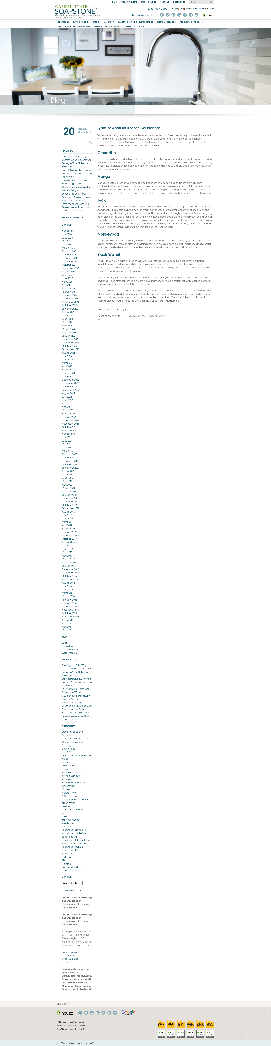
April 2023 (67, 366)
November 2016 (70, 572)
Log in (65, 642)
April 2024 (67, 325)
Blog (152, 14)
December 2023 (70, 339)
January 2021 (69, 457)
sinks (64, 813)
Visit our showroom (72, 890)
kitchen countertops (72, 772)
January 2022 (69, 417)
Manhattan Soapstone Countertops (74, 784)
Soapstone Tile (69, 850)
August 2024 (68, 312)
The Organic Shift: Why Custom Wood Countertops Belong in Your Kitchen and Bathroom (76, 161)
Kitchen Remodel (71, 775)
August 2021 (68, 433)
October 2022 (69, 386)
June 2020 (67, 477)
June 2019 (67, 518)
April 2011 (67, 626)
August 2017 (68, 542)
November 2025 (70, 261)
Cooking (66, 745)
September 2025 (70, 268)
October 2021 (69, 427)
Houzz (65, 769)
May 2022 (67, 403)
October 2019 (69, 505)
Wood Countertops (72, 870)
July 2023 (67, 356)
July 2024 (67, 315)
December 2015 (70, 606)
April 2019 (67, 525)
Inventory (108, 21)
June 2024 (67, 318)
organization (68, 802)
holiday (66, 758)
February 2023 (69, 373)
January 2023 (69, 376)
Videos (196, 21)
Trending (66, 863)
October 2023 (69, 345)
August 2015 (68, 620)
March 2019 (68, 528)
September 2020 (70, 467)
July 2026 (67, 234)
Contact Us (179, 1)
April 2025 (67, 285)
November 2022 (70, 383)
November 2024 (70, 302)
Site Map (62, 1003)
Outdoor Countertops (73, 809)
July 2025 (67, 274)
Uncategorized (122, 309)
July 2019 (67, 515)
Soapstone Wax (70, 853)
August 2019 (68, 511)
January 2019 (69, 532)
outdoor (66, 806)
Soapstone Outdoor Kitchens (77, 840)
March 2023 (68, 369)
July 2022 (67, 396)
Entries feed (68, 646)
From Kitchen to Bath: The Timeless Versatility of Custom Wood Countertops (77, 207)
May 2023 (67, 362)
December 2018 (70, 535)
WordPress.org (69, 652)
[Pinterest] (190, 14)
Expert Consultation (136, 26)
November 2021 (70, 423)
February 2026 (69, 251)
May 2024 (67, 322)
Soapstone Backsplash (74, 829)
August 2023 (68, 352)
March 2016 (68, 596)
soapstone (67, 826)
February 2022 (69, 413)
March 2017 (68, 559)
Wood (84, 21)
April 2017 (67, 555)
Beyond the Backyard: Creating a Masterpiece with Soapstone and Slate (77, 197)
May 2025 (67, 281)
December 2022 (70, 379)
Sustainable (68, 857)
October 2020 (69, 464)
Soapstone (63, 21)
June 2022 (67, 400)
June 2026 (67, 237)
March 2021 (68, 450)
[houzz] (208, 14)
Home (114, 1)
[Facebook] (161, 14)
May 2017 (67, 552)
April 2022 (67, 406)
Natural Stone (69, 792)
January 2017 (69, 565)
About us (164, 1)
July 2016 (67, 586)
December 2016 (70, 569)
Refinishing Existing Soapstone (74, 26)
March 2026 (68, 247)
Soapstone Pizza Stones (74, 843)
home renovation (71, 765)
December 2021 (70, 420)
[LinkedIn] (173, 14)
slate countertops (71, 819)
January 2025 (69, 295)
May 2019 (67, 521)
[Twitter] (167, 14)
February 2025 (69, 291)
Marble (95, 21)
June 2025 (67, 278)
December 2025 (70, 258)
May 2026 (67, 241)
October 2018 (69, 538)
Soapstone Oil (69, 836)
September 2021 (70, 430)
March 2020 (68, 488)
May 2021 (67, 444)
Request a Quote (128, 1)
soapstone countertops (74, 833)
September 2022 (70, 389)
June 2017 (67, 548)
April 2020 (67, 484)
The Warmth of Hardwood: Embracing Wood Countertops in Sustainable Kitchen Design (76, 185)
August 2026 (68, 230)
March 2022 (68, 410)
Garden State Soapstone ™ (76, 755)
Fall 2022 (66, 752)
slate (64, 816)
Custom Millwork (166, 21)
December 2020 (70, 461)
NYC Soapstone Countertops (77, 799)
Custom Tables (145, 21)
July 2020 (67, 474)
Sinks (132, 21)
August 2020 (68, 471)
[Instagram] (185, 14)
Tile (63, 860)
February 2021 (69, 454)
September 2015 (70, 616)
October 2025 (69, 264)
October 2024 (69, 305)
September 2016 (70, 579)
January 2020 (69, 494)
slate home (68, 823)
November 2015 (70, 609)
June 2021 (67, 440)
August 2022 (68, 393)
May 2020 (67, 481)
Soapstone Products (72, 846)
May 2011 (67, 623)
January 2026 (69, 254)
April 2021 (67, 447)
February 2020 (69, 491)
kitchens (66, 779)
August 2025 (68, 271)
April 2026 (67, 244)
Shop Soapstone (140, 14)
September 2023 (70, 349)
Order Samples (148, 1)
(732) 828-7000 (157, 8)
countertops (68, 748)
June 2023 (67, 359)
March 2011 (68, 630)
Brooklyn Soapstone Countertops (72, 733)
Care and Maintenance (75, 738)
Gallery (122, 21)
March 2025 (68, 288)
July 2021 (67, 437)
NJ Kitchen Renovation (74, 796)
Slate (75, 21)
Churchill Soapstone (72, 741)
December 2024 (70, 298)
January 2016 (69, 603)
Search (211, 2)
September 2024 (70, 308)
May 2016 (67, 592)
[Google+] (179, 14)
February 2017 (69, 562)
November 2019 (70, 501)
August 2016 (68, 582)
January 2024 (69, 335)
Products (185, 21)
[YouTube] (196, 14)
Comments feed (70, 649)
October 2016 (69, 576)
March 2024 (68, 329)
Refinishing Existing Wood (108, 26)
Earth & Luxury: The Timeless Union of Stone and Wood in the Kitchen (77, 173)
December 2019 (70, 498)
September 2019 (70, 508)
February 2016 (69, 599)
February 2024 (69, 332)
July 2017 (67, 545)
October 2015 (69, 613)
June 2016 (67, 589)
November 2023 (70, 342)
